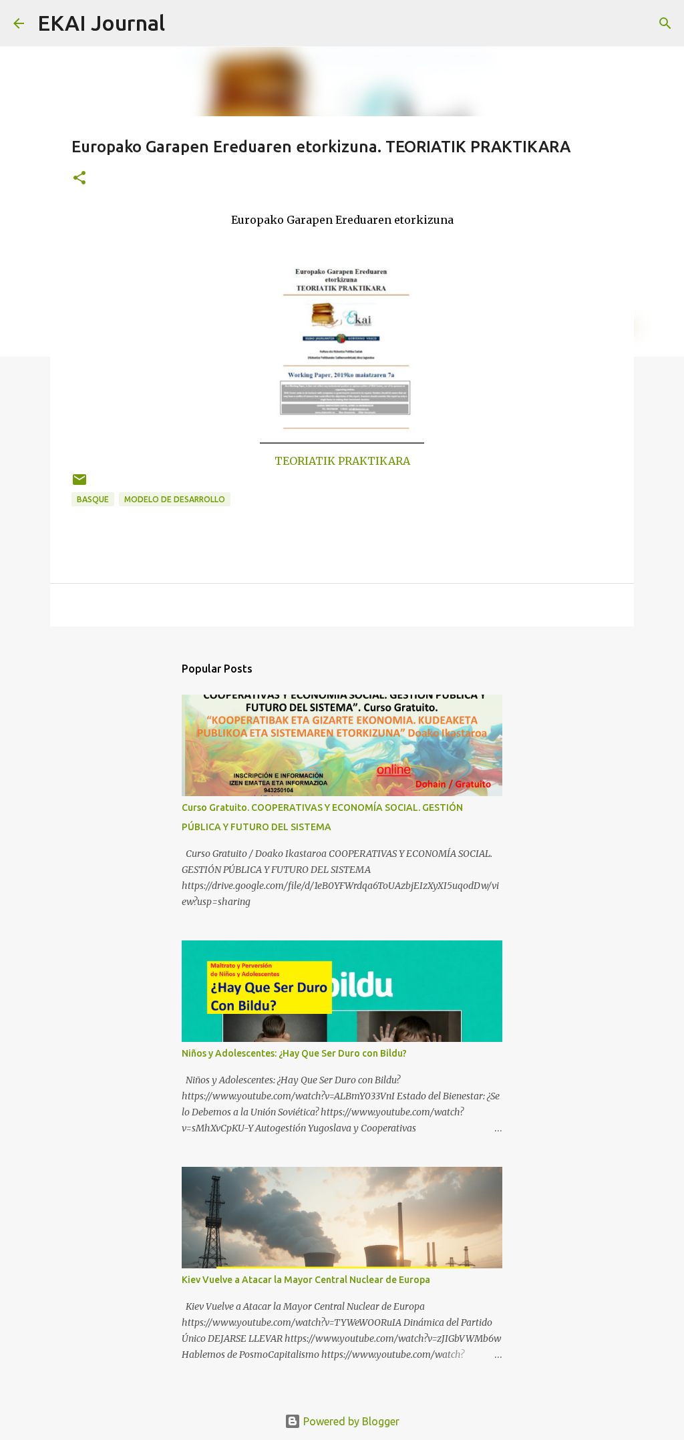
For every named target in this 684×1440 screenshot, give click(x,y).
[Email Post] (79, 484)
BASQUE (93, 499)
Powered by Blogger (350, 1421)
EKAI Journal (101, 23)
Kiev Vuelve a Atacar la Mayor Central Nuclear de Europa (306, 1279)
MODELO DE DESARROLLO (174, 499)
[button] (79, 179)
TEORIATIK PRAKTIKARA (342, 461)
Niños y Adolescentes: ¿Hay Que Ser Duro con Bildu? (294, 1053)
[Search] (184, 23)
